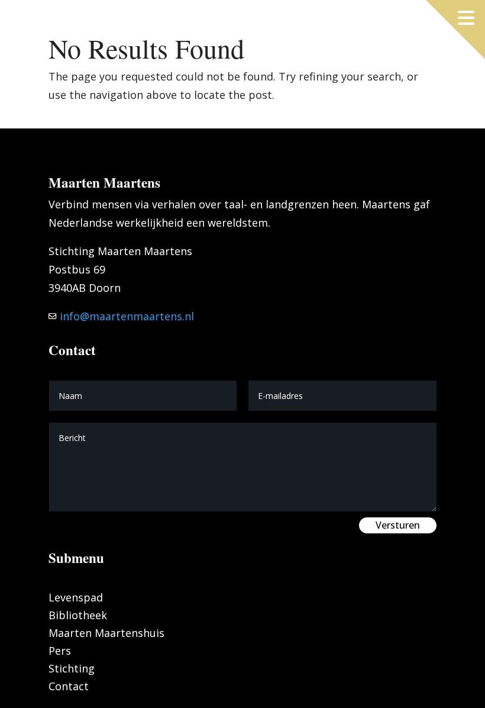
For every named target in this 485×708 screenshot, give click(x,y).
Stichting (71, 669)
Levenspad (75, 598)
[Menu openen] (466, 18)
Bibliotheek (77, 616)
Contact (68, 687)
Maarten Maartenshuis (106, 634)
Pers (59, 652)
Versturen (398, 525)
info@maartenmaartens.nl (125, 316)
